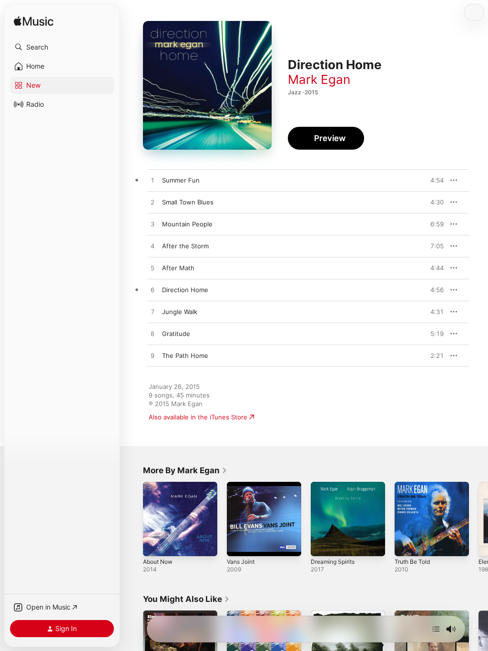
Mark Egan (319, 79)
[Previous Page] (133, 519)
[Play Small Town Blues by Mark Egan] (152, 202)
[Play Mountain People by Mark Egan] (152, 224)
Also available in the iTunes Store (198, 417)
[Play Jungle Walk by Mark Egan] (152, 312)
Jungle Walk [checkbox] (179, 311)
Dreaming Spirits (333, 561)
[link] (185, 470)
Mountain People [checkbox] (187, 224)
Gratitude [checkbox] (176, 333)
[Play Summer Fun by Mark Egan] (152, 180)
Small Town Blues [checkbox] (188, 202)
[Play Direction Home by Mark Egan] (152, 290)
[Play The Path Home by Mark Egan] (152, 356)
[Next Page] (478, 519)
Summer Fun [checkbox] (181, 180)
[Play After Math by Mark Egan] (152, 268)
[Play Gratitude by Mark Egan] (152, 334)
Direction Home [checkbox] (185, 290)
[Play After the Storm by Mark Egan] (152, 246)
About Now (158, 561)
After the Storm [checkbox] (185, 246)
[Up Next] (436, 629)
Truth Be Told (412, 561)
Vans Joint (240, 561)
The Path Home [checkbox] (185, 355)
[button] (61, 47)
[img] (33, 21)
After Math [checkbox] (178, 268)
